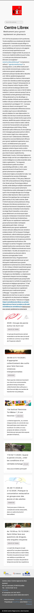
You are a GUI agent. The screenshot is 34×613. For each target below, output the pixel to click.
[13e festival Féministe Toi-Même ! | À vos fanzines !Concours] (18, 403)
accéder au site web (23, 304)
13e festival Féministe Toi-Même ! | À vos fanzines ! (16, 413)
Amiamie (17, 599)
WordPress (16, 602)
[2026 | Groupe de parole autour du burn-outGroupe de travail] (18, 316)
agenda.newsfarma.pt (16, 64)
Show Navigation (27, 17)
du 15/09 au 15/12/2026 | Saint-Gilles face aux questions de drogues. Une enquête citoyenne (18, 537)
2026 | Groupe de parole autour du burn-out (17, 326)
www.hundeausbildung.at (11, 62)
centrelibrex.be (7, 306)
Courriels (5, 590)
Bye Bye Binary (27, 599)
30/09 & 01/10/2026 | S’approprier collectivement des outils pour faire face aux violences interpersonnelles (18, 366)
